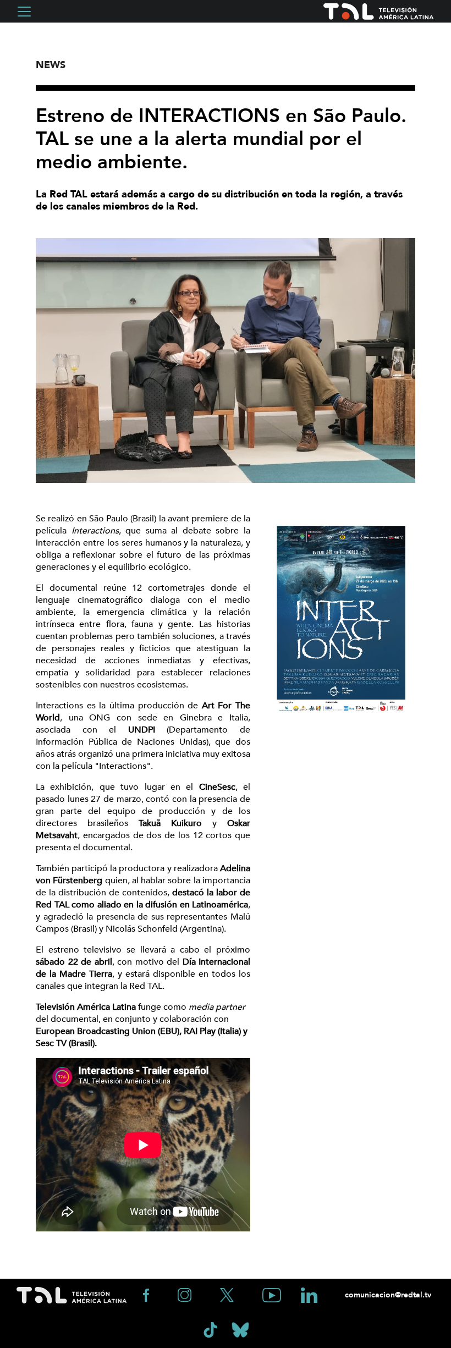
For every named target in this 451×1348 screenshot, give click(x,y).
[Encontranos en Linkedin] (309, 1295)
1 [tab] (212, 465)
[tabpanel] (225, 360)
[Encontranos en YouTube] (272, 1295)
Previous (55, 360)
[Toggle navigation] (24, 12)
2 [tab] (228, 465)
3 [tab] (245, 465)
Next (396, 360)
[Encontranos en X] (228, 1295)
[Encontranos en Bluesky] (240, 1329)
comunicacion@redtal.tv (387, 1295)
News (50, 65)
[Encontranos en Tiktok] (212, 1329)
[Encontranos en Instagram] (185, 1295)
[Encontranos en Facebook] (147, 1295)
